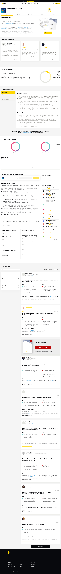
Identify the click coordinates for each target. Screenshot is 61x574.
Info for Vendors (11, 560)
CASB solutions (18, 27)
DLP (33, 380)
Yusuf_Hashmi (28, 357)
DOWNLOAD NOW (43, 347)
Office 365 (30, 476)
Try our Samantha (30, 1)
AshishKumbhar (28, 421)
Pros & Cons (30, 14)
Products (44, 562)
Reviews (18, 14)
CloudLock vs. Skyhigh (6, 255)
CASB (52, 380)
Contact (21, 566)
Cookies (32, 560)
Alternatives (53, 14)
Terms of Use (33, 562)
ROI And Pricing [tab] (4, 94)
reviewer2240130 (29, 452)
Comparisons (45, 560)
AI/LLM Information (11, 566)
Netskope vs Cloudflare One (28, 29)
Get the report (47, 32)
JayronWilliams (29, 517)
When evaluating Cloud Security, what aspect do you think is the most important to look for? (30, 236)
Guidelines (33, 564)
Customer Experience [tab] (5, 99)
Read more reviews (30, 63)
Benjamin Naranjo (29, 307)
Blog (20, 560)
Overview (7, 14)
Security (32, 566)
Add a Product (10, 562)
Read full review (15, 59)
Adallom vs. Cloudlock (25, 247)
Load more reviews (40, 546)
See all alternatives (55, 239)
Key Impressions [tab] (4, 92)
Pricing (42, 14)
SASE (23, 478)
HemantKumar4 (29, 485)
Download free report (40, 342)
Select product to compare (24, 178)
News (20, 562)
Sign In (57, 3)
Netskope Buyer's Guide (8, 23)
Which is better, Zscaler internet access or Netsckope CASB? (9, 237)
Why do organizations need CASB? (28, 230)
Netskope (11, 10)
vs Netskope (50, 187)
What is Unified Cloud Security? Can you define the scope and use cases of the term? (30, 242)
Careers (21, 564)
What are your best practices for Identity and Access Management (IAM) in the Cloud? (9, 250)
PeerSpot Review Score (51, 269)
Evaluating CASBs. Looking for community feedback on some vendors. (9, 231)
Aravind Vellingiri (28, 273)
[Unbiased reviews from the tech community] (4, 3)
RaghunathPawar (28, 391)
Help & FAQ (10, 564)
